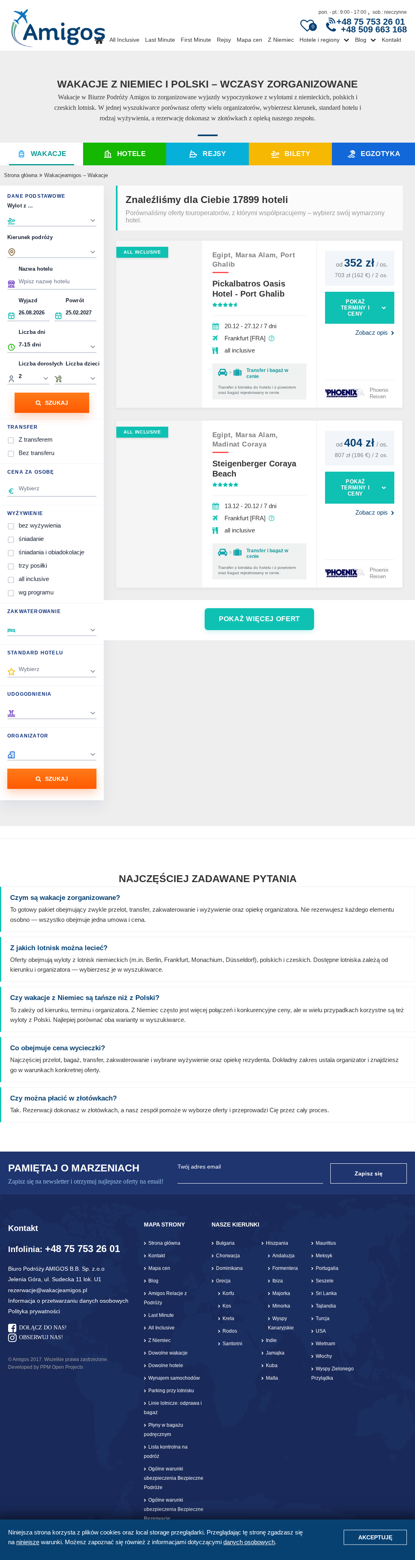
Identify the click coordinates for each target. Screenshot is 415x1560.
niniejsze (27, 1542)
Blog (360, 40)
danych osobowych (249, 1542)
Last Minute (160, 40)
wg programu (36, 592)
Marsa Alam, (257, 255)
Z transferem (36, 439)
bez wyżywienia (40, 525)
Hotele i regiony (319, 40)
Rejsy (224, 40)
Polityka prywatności (34, 1311)
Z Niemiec (281, 40)
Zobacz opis (371, 332)
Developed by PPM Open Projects (45, 1367)
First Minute (196, 40)
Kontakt (391, 40)
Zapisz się (369, 1173)
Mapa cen (249, 40)
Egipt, (223, 255)
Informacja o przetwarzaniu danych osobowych (68, 1300)
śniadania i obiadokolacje (51, 552)
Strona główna (20, 175)
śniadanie (31, 538)
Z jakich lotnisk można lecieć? (58, 948)
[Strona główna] (58, 25)
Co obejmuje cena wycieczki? (57, 1048)
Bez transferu (36, 452)
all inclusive (34, 578)
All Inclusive (124, 40)
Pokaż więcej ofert (259, 619)
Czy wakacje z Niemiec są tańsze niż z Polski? (84, 998)
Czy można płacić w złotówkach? (63, 1098)
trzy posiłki (33, 565)
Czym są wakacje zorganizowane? (65, 898)
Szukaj (56, 403)
